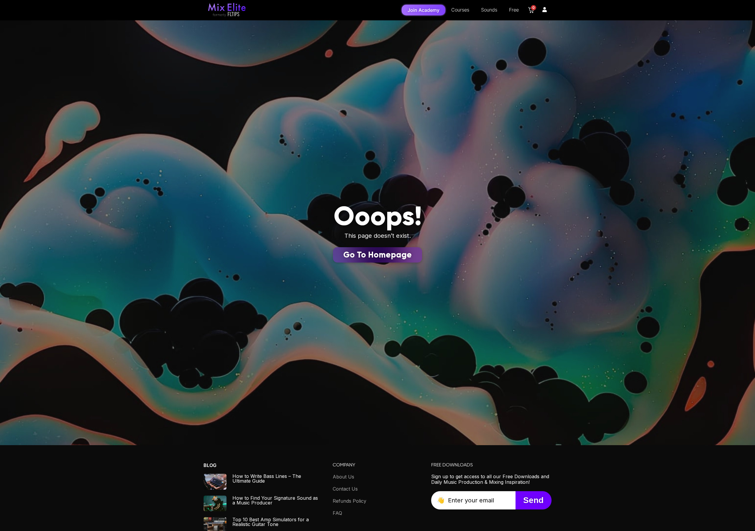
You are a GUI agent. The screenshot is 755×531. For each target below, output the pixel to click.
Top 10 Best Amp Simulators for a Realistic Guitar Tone (270, 522)
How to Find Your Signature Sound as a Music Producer (275, 500)
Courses (460, 10)
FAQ (337, 513)
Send (533, 500)
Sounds (489, 10)
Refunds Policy (349, 501)
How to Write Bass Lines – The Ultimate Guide (266, 478)
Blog (209, 465)
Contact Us (345, 489)
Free (514, 10)
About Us (343, 477)
